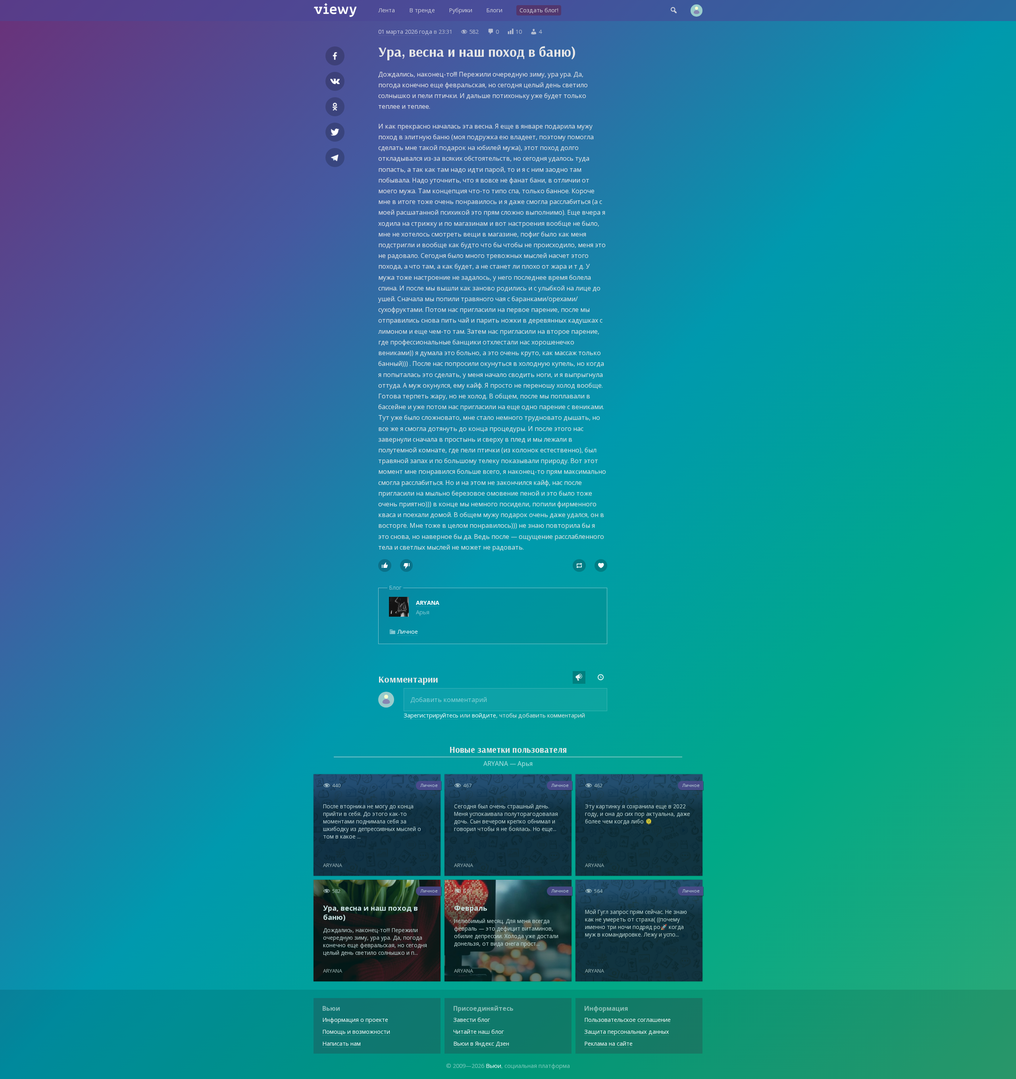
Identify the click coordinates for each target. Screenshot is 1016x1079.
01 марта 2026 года (405, 31)
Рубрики (460, 10)
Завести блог (471, 1019)
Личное (407, 631)
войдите (484, 715)
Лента (386, 10)
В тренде (422, 10)
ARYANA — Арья (508, 763)
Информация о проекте (355, 1019)
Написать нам (341, 1043)
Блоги (494, 10)
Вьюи (493, 1065)
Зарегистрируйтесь (431, 715)
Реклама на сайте (608, 1043)
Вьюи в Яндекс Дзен (481, 1043)
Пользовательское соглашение (627, 1019)
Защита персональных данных (626, 1031)
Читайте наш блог (478, 1031)
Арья (427, 607)
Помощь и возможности (356, 1031)
